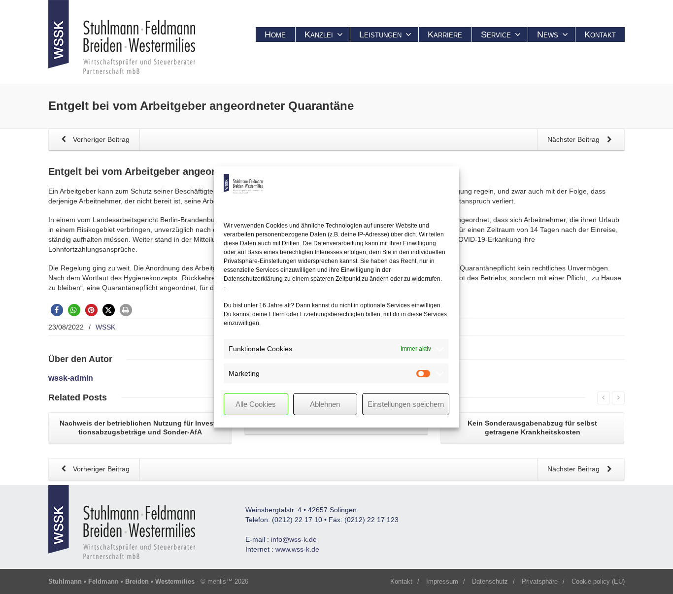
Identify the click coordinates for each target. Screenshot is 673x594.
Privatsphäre (540, 581)
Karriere (445, 34)
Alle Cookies (256, 404)
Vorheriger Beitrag (100, 139)
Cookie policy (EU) (598, 581)
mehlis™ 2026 (227, 581)
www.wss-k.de (297, 549)
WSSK (105, 327)
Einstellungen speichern (406, 404)
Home (275, 34)
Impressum (442, 581)
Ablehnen (325, 404)
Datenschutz (490, 581)
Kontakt (600, 34)
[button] (57, 310)
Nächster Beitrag (574, 139)
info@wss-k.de (294, 539)
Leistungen (380, 34)
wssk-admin (70, 378)
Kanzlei (318, 34)
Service (496, 34)
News (547, 34)
